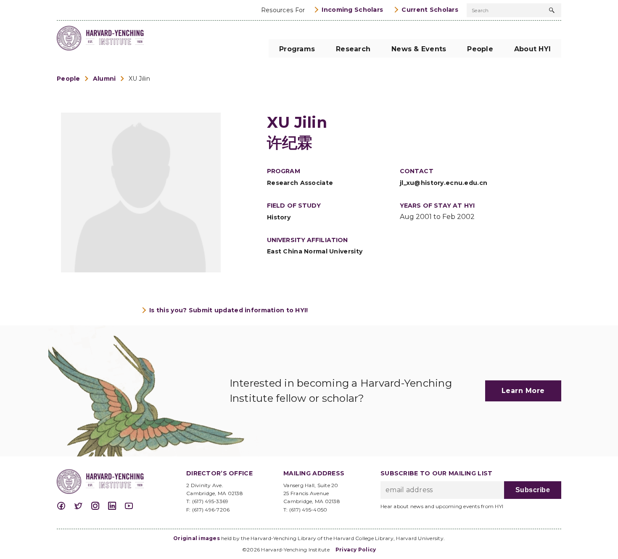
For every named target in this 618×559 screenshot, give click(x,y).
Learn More (523, 391)
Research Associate (300, 183)
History (279, 217)
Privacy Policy (355, 549)
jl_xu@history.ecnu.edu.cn (443, 183)
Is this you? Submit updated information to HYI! (228, 310)
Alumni (104, 78)
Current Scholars (429, 9)
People (68, 78)
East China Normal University (314, 251)
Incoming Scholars (352, 9)
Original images (196, 538)
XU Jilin (139, 78)
